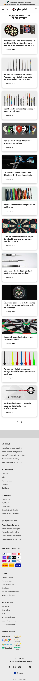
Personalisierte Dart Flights (11, 528)
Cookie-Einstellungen (9, 624)
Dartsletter (5, 588)
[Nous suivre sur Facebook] (9, 667)
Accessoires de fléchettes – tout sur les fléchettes (18, 338)
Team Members (7, 481)
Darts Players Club (8, 584)
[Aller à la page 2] (24, 422)
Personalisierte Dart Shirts (10, 532)
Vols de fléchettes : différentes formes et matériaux (18, 142)
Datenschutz (6, 610)
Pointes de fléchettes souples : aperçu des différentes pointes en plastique (19, 371)
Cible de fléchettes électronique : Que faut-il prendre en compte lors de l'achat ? (19, 239)
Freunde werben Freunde (10, 591)
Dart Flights (6, 506)
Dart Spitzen (6, 499)
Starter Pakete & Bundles (10, 513)
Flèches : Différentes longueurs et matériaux (19, 206)
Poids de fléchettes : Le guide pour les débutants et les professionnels (17, 406)
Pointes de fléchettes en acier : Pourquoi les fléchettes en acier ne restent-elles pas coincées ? (18, 77)
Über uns (5, 473)
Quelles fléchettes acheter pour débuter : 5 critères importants (18, 174)
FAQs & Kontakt (7, 577)
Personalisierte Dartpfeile (10, 525)
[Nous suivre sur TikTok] (24, 667)
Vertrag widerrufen (8, 595)
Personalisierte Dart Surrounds (12, 539)
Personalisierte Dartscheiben (11, 535)
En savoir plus (9, 49)
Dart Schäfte (6, 503)
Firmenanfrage (7, 581)
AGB (3, 614)
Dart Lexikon (6, 488)
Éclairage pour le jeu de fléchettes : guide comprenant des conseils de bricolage (19, 305)
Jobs (3, 477)
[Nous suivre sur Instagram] (14, 667)
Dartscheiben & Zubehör (10, 510)
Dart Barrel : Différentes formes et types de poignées (19, 110)
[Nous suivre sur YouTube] (19, 667)
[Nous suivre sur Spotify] (29, 667)
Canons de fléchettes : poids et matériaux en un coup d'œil (18, 272)
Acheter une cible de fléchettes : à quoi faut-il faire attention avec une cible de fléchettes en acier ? (19, 43)
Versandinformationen (9, 621)
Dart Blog (5, 484)
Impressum (5, 606)
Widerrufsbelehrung (8, 617)
